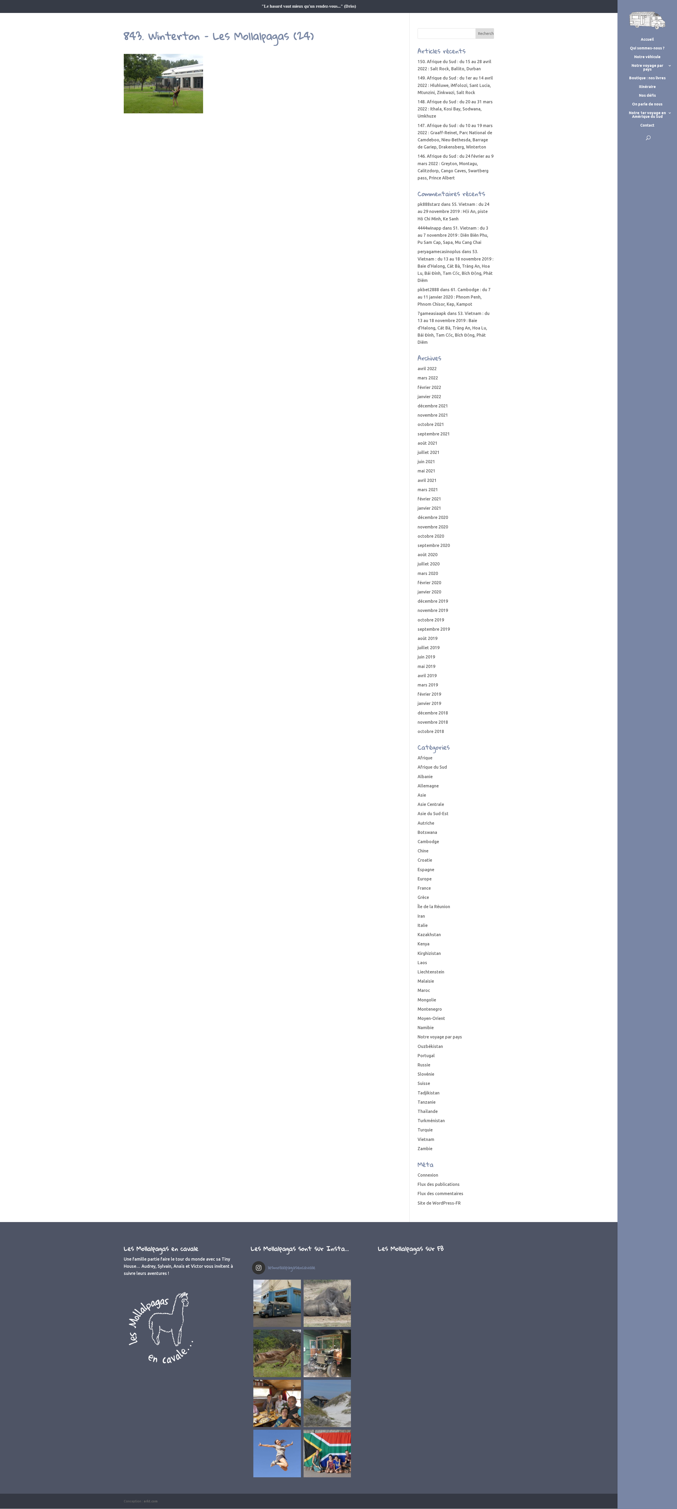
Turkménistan (431, 1120)
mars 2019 (428, 684)
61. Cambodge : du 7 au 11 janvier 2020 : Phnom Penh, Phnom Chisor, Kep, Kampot (454, 296)
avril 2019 (427, 675)
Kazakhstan (429, 934)
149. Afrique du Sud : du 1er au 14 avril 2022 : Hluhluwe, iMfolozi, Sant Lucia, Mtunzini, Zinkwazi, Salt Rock (455, 85)
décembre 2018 (433, 713)
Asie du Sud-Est (433, 813)
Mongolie (427, 999)
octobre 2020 (431, 536)
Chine (423, 850)
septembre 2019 (434, 629)
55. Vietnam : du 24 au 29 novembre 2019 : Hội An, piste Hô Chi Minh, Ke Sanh (453, 211)
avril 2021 (427, 480)
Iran (421, 916)
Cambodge (428, 841)
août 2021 (427, 443)
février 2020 (429, 582)
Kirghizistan (429, 953)
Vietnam (426, 1139)
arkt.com (151, 1501)
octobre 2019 (431, 619)
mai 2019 (426, 666)
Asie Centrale (431, 804)
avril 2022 (427, 368)
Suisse (424, 1083)
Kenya (423, 943)
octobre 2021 (431, 424)
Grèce (423, 897)
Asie (422, 795)
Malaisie (426, 981)
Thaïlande (428, 1111)
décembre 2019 (433, 601)
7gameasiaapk (432, 313)
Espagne (426, 869)
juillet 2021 (429, 452)
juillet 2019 (429, 647)
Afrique (425, 757)
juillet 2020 (429, 563)
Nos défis (647, 95)
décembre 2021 (433, 405)
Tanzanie (427, 1102)
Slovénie (426, 1074)
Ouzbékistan (430, 1046)
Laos (422, 962)
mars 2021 (428, 489)
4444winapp (429, 228)
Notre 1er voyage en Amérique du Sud (647, 115)
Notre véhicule (647, 57)
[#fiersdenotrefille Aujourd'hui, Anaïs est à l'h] (277, 1453)
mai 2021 (426, 470)
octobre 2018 (431, 731)
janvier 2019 (429, 703)
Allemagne (428, 785)
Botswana (427, 832)
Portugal (426, 1055)
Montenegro (430, 1009)
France (424, 888)
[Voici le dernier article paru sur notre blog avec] (327, 1353)
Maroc (424, 990)
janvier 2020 (429, 591)
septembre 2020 (434, 545)
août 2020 (427, 554)
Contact (647, 125)
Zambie (425, 1148)
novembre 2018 (433, 722)
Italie (423, 925)
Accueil (647, 39)
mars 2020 (428, 573)
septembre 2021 (434, 433)
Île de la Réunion (434, 906)
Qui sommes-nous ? (647, 48)
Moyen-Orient (431, 1018)
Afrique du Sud (432, 767)
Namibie (426, 1027)
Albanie (425, 776)
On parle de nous (647, 104)
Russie (424, 1064)
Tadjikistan (429, 1092)
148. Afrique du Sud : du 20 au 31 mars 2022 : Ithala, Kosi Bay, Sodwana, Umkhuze (455, 108)
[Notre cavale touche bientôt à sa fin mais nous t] (277, 1353)
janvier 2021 (429, 508)
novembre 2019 (433, 610)
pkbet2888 (428, 289)
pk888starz (429, 204)
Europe (425, 878)
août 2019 (427, 638)
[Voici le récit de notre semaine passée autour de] (327, 1403)
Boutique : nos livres (647, 78)
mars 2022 (428, 377)
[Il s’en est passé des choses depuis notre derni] (327, 1453)
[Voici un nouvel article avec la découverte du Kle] (277, 1403)
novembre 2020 (433, 526)
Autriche (426, 823)
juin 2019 (426, 656)
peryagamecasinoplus (439, 251)
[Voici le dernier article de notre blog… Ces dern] (277, 1303)
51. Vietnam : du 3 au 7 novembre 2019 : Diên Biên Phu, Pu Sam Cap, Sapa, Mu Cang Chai (453, 235)
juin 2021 (426, 461)
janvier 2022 (429, 396)
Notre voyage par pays (647, 67)
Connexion (428, 1175)
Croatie (425, 860)
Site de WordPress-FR (439, 1203)
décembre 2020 (433, 517)
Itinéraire (647, 87)
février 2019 (429, 694)
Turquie (425, 1129)
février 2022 (429, 387)
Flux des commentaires (440, 1193)
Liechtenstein (431, 971)
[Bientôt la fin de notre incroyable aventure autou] (327, 1303)
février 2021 (429, 498)
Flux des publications (439, 1184)
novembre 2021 (433, 415)
